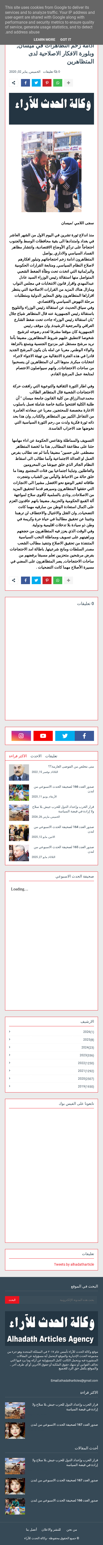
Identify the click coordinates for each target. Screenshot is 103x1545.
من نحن (71, 1529)
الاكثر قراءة (18, 756)
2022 (86, 1063)
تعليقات (51, 756)
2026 (88, 1032)
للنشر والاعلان (51, 1529)
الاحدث (36, 756)
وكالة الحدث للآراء (35, 1538)
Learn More (44, 39)
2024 (88, 1047)
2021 (86, 1071)
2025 (88, 1040)
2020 (86, 1079)
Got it (65, 39)
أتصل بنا (31, 1529)
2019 (86, 1086)
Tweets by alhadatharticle (74, 1264)
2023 (87, 1055)
